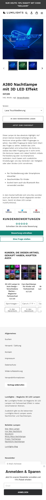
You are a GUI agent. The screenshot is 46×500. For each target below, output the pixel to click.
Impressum (10, 358)
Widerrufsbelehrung (14, 371)
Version (5, 106)
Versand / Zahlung (13, 346)
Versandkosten (23, 98)
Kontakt (8, 352)
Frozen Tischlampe (13, 439)
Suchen (8, 339)
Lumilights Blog (11, 446)
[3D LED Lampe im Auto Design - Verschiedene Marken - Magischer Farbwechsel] (12, 272)
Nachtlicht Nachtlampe (15, 441)
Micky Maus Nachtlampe (15, 436)
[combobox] (12, 303)
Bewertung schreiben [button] (21, 233)
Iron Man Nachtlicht (13, 431)
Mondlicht (9, 434)
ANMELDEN (23, 492)
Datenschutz (10, 365)
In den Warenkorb (12, 310)
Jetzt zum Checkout (23, 125)
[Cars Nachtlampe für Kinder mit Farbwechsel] (28, 272)
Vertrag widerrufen (15, 385)
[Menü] (41, 12)
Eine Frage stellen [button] (21, 239)
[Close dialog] (44, 466)
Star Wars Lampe (12, 429)
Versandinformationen (15, 377)
